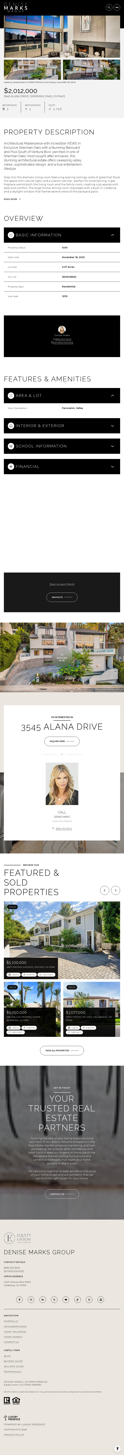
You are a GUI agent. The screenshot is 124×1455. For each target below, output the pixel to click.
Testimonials (12, 1371)
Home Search (13, 1336)
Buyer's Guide (13, 1361)
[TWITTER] (54, 1299)
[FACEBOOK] (19, 1299)
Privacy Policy (14, 1434)
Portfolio (11, 1321)
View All (92, 69)
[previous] (104, 890)
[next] (115, 890)
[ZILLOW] (101, 1299)
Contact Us (11, 1342)
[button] (62, 1194)
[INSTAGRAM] (31, 1299)
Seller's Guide (14, 1366)
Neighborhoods (15, 1326)
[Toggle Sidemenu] (117, 7)
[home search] (109, 7)
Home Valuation (15, 1331)
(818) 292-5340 (63, 339)
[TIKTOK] (77, 1299)
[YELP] (89, 1299)
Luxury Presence (33, 1424)
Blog (7, 1356)
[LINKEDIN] (42, 1299)
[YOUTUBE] (66, 1299)
